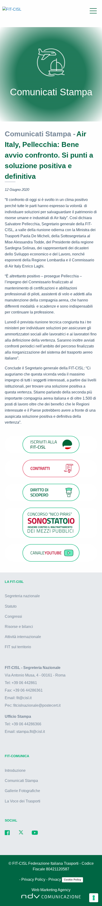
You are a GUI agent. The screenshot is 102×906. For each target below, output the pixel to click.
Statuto (11, 606)
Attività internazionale (23, 637)
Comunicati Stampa (21, 781)
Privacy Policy (33, 879)
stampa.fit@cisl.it (30, 732)
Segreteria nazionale (22, 596)
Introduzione (15, 770)
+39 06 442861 (24, 683)
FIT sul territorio (18, 647)
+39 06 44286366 (26, 724)
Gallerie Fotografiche (22, 791)
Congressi (13, 616)
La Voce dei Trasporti (22, 801)
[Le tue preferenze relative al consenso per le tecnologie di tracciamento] (93, 897)
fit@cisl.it (24, 698)
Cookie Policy (72, 879)
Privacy (55, 879)
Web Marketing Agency (51, 890)
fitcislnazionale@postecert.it (36, 705)
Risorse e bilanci (19, 627)
